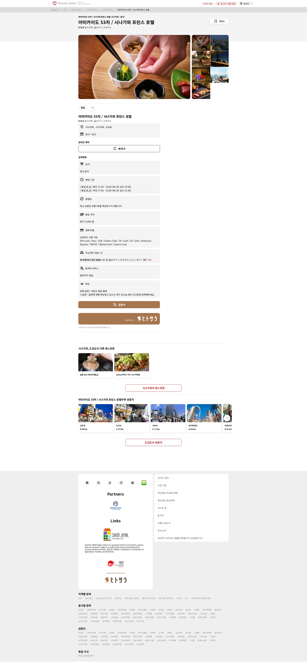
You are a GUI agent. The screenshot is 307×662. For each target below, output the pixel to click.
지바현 (132, 609)
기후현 (212, 613)
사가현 (212, 617)
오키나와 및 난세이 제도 (200, 598)
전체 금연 (85, 291)
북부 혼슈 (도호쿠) (132, 598)
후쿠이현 (181, 613)
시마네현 (114, 617)
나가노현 (203, 613)
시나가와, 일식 (91, 10)
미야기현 (104, 613)
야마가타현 (125, 613)
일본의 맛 (55, 10)
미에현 (152, 609)
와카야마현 (207, 609)
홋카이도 (118, 598)
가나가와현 (142, 609)
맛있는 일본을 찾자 (85, 655)
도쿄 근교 (89, 598)
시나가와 (89, 127)
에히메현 (182, 617)
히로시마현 (137, 617)
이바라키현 (91, 609)
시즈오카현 (82, 617)
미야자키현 (117, 621)
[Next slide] (227, 418)
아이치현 (93, 617)
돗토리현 (104, 617)
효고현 (188, 609)
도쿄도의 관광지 (153, 442)
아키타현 (114, 613)
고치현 (192, 617)
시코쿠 (178, 598)
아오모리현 (82, 613)
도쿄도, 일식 (76, 10)
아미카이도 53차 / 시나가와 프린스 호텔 (116, 22)
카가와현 (172, 617)
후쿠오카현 (202, 617)
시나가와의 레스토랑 (153, 388)
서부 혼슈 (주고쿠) (165, 598)
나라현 (196, 609)
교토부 (169, 609)
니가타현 (148, 613)
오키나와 (140, 621)
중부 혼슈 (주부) (148, 598)
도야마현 (158, 613)
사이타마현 (122, 609)
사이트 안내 (207, 3)
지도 (93, 107)
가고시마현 (129, 621)
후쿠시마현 (137, 613)
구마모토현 (94, 621)
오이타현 (105, 621)
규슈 (186, 598)
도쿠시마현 (161, 617)
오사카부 (178, 609)
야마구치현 (149, 617)
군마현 (111, 609)
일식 (87, 134)
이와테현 (93, 613)
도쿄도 (109, 127)
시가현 (161, 609)
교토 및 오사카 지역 (103, 598)
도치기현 (102, 609)
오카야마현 (125, 617)
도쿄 (65, 10)
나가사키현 (82, 621)
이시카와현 (169, 613)
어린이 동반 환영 (99, 291)
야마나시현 (192, 613)
